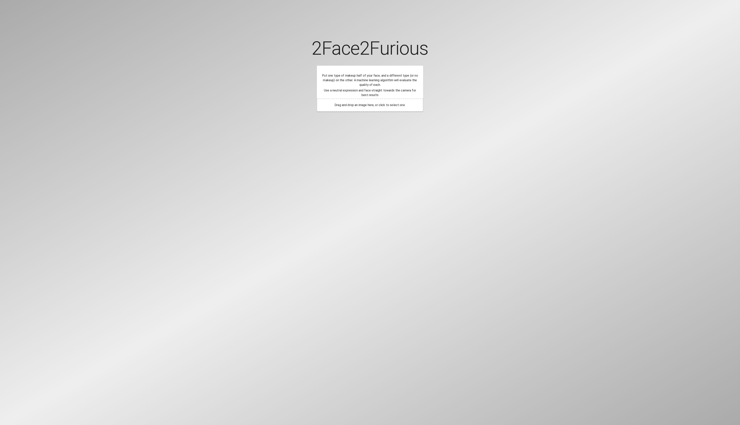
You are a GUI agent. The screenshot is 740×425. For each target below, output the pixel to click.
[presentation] (370, 105)
